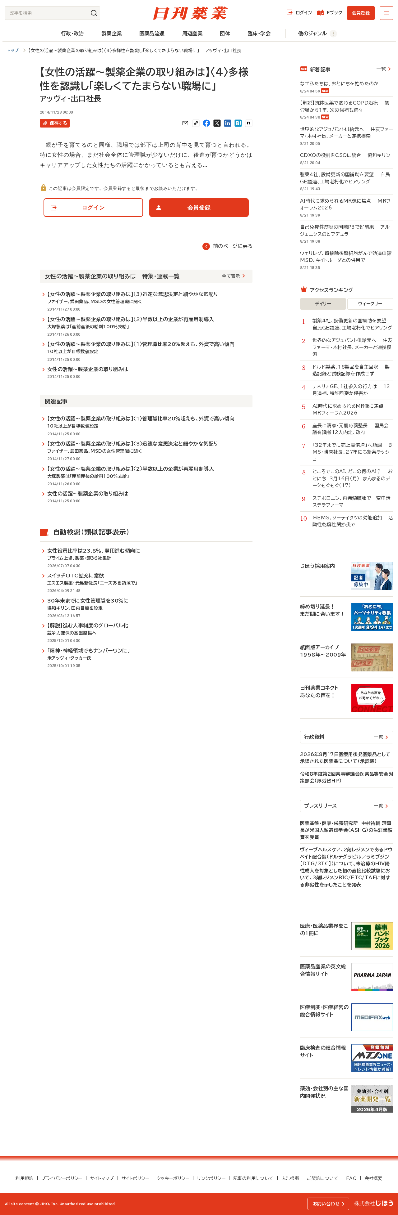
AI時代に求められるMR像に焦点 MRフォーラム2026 (345, 204)
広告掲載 (290, 1178)
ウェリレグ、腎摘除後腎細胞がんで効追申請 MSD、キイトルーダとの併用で (346, 257)
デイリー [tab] (323, 304)
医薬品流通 (152, 33)
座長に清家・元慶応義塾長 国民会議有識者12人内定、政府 (350, 429)
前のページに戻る (232, 246)
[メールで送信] (185, 123)
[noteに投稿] (248, 123)
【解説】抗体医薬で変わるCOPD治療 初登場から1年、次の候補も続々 (344, 106)
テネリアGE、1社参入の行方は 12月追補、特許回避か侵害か (351, 390)
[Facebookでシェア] (206, 123)
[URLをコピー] (196, 123)
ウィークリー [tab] (370, 304)
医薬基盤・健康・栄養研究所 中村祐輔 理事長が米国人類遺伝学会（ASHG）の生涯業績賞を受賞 (346, 830)
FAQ (351, 1178)
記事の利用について (253, 1178)
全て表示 (231, 276)
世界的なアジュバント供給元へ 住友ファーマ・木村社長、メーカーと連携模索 (346, 133)
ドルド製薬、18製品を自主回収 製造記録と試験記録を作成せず (351, 370)
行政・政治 (72, 33)
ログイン (304, 13)
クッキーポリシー (173, 1178)
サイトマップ (102, 1178)
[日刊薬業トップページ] (190, 13)
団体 (225, 33)
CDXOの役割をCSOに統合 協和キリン (345, 155)
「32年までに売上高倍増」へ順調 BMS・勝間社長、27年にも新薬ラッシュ (352, 452)
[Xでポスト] (217, 123)
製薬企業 (111, 33)
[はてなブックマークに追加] (238, 123)
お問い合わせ (326, 1204)
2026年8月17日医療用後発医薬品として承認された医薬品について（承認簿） (345, 758)
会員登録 (361, 13)
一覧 (381, 69)
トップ (13, 50)
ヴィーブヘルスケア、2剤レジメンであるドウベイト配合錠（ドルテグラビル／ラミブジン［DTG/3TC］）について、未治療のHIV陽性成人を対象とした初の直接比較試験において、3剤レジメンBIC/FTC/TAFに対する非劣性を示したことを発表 (346, 867)
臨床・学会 (259, 33)
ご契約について (322, 1178)
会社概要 (373, 1178)
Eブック (334, 13)
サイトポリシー (135, 1178)
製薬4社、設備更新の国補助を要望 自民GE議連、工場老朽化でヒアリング (345, 178)
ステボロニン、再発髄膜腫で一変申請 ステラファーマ (352, 502)
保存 (58, 123)
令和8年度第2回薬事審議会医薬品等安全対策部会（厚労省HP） (346, 777)
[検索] (94, 13)
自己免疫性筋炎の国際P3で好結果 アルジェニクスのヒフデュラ (345, 230)
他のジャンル (312, 33)
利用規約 (25, 1178)
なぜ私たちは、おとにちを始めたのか (342, 83)
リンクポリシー (211, 1178)
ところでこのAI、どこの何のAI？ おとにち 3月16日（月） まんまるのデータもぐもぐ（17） (352, 478)
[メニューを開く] (386, 13)
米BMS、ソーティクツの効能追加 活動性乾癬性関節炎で (352, 521)
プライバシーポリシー (61, 1178)
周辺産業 (192, 33)
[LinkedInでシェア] (227, 123)
